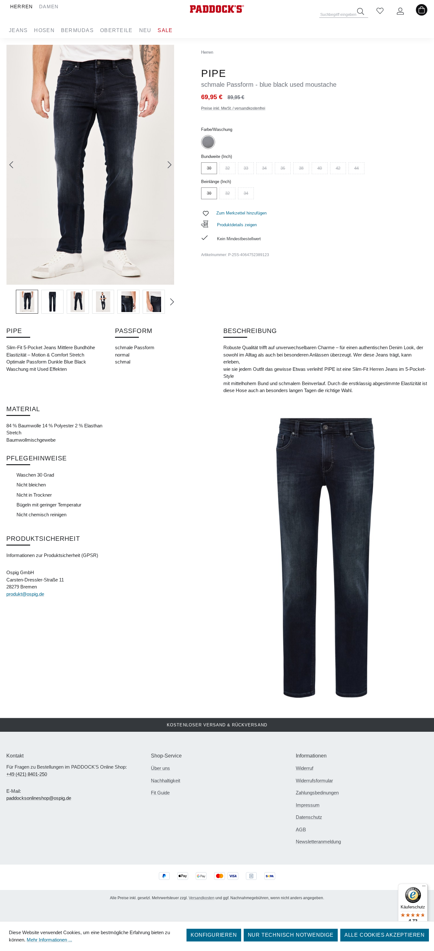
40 (322, 169)
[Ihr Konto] (400, 11)
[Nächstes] (169, 164)
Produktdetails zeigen (236, 224)
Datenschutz (309, 817)
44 (359, 169)
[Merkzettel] (380, 11)
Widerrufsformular (314, 780)
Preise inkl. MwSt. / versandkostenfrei (233, 108)
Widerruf (304, 768)
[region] (90, 179)
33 (249, 169)
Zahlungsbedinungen (317, 792)
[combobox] (344, 13)
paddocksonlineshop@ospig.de (38, 798)
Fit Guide (160, 792)
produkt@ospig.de (25, 594)
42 (341, 169)
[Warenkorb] (421, 11)
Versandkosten (201, 898)
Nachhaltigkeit (165, 780)
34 (267, 169)
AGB (301, 829)
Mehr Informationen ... (49, 939)
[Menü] (424, 887)
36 (286, 169)
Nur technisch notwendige (291, 935)
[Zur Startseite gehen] (217, 9)
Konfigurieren (214, 935)
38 (304, 169)
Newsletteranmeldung (318, 841)
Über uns (160, 768)
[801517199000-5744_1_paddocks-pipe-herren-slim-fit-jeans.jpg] (90, 165)
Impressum (308, 805)
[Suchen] (360, 11)
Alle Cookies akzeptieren (384, 935)
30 (212, 169)
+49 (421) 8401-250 (26, 774)
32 (230, 169)
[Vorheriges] (11, 164)
